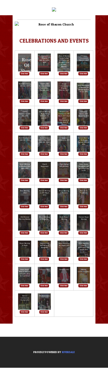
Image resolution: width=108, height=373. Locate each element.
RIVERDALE (68, 352)
